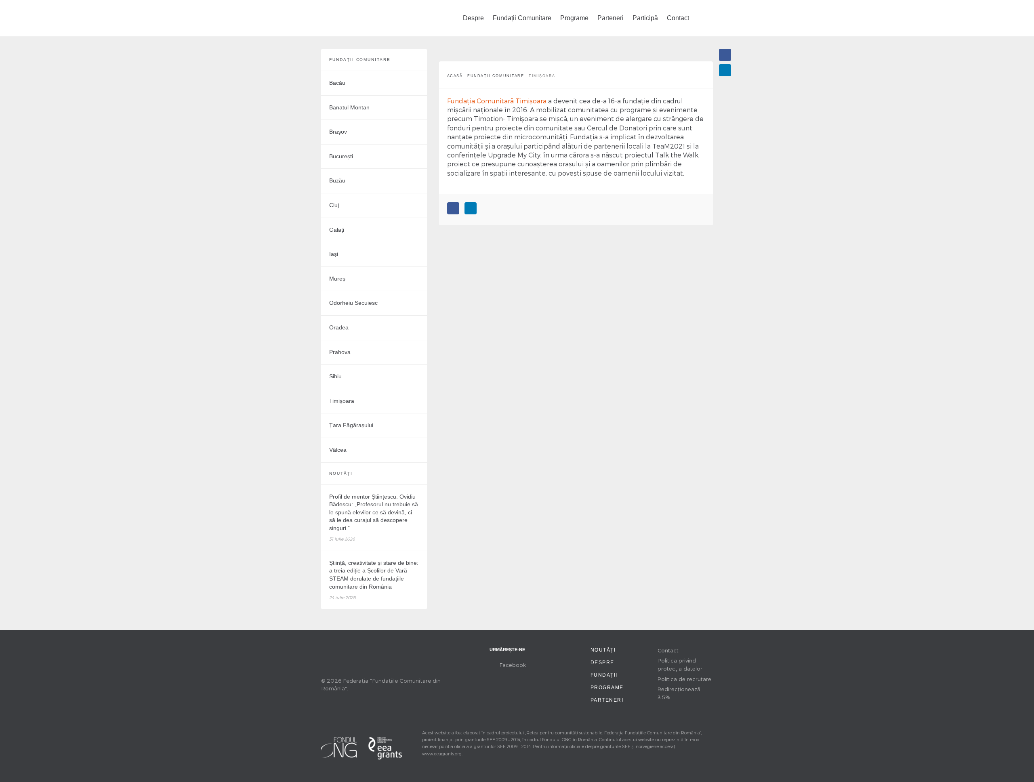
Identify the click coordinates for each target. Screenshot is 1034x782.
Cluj (334, 205)
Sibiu (335, 376)
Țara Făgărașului (351, 425)
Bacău (337, 83)
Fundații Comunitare (522, 18)
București (341, 156)
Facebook (513, 665)
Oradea (339, 327)
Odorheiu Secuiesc (353, 303)
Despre (473, 18)
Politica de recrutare (684, 679)
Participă (645, 18)
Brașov (338, 131)
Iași (333, 254)
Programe (574, 18)
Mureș (337, 278)
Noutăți (603, 650)
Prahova (340, 352)
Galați (336, 229)
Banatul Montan (349, 107)
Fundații (604, 675)
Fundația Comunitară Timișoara (496, 101)
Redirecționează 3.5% (679, 693)
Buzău (337, 180)
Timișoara (341, 401)
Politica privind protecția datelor (680, 664)
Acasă (455, 76)
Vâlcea (338, 450)
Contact (678, 18)
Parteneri (610, 18)
